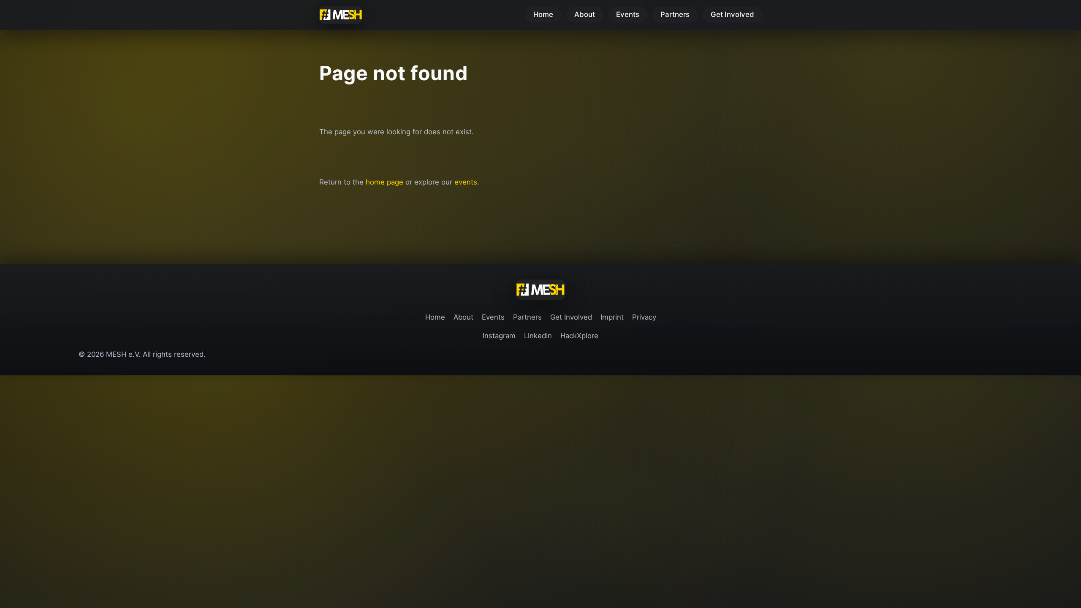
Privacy (644, 317)
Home (543, 15)
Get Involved (732, 15)
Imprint (612, 317)
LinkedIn (538, 335)
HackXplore (579, 335)
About (584, 15)
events (465, 182)
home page (384, 182)
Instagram (499, 335)
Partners (675, 15)
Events (627, 15)
